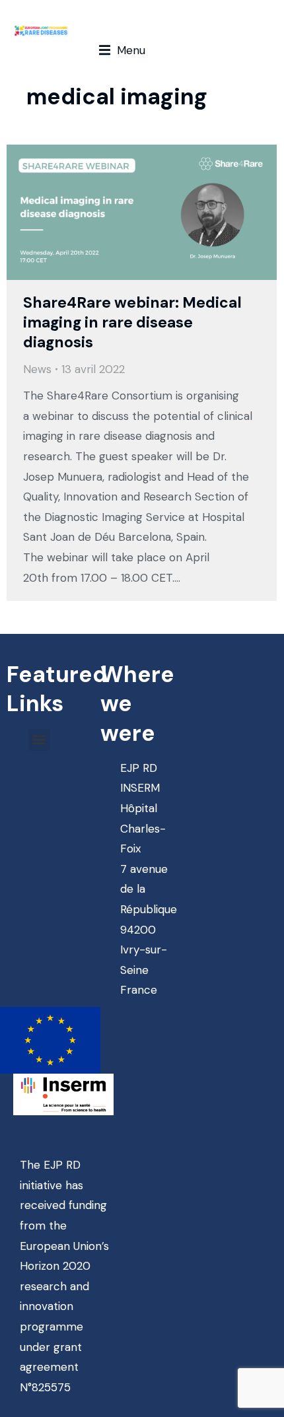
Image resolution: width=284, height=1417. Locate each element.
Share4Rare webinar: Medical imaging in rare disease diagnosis (132, 322)
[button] (122, 50)
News (37, 369)
